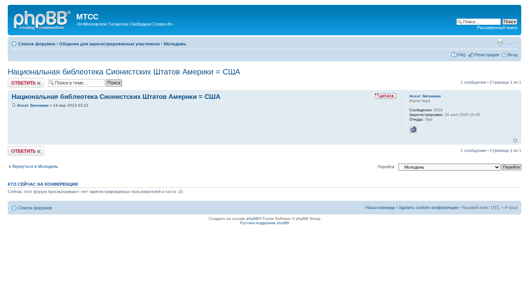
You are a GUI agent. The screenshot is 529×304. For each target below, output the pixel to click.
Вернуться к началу (515, 140)
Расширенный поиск (497, 27)
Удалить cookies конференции (428, 207)
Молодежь (175, 43)
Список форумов (36, 43)
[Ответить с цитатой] (385, 96)
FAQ (461, 54)
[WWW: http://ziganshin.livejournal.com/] (413, 129)
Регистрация (486, 54)
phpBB (252, 218)
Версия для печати (500, 42)
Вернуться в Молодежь (35, 166)
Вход (512, 54)
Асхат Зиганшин (32, 105)
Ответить (17, 80)
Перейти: (386, 166)
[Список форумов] (43, 19)
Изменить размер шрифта (511, 42)
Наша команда (380, 207)
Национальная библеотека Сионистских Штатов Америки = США (124, 71)
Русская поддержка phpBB (264, 223)
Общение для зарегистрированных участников (109, 43)
